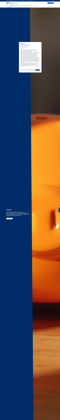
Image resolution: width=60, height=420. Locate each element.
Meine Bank (31, 0)
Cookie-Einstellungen (23, 69)
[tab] (8, 5)
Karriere (34, 0)
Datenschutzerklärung (23, 47)
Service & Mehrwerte (27, 0)
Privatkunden (7, 0)
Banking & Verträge (22, 0)
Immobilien (19, 0)
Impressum (21, 48)
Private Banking (15, 0)
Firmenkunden (11, 0)
